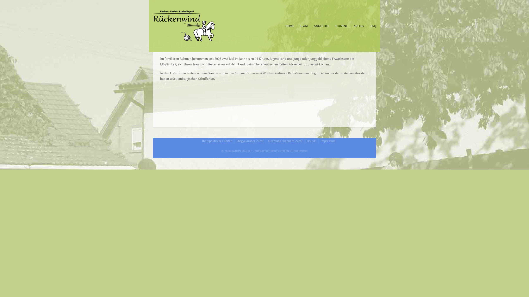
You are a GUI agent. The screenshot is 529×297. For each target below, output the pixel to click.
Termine (341, 26)
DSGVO (311, 141)
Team (304, 26)
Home (289, 26)
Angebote (321, 26)
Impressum (328, 141)
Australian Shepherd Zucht (285, 141)
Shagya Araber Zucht (250, 141)
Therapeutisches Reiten (217, 141)
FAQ (373, 26)
